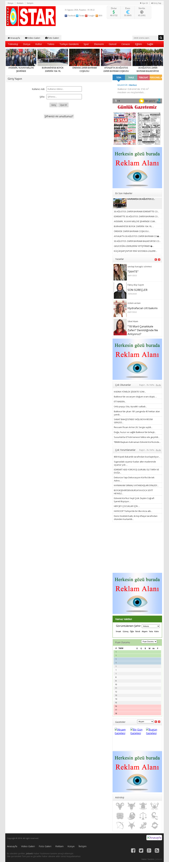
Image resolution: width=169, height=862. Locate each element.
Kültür (38, 44)
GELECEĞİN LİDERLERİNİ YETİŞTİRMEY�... (134, 246)
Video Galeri (33, 37)
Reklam (20, 3)
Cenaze (125, 44)
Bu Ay (158, 385)
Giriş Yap (157, 3)
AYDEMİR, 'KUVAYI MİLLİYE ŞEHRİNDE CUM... (135, 221)
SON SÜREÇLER (137, 290)
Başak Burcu (131, 816)
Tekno (50, 44)
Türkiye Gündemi (69, 44)
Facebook (71, 15)
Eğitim (138, 44)
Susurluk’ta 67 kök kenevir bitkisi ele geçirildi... (137, 437)
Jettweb (29, 853)
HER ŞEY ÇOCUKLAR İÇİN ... (127, 506)
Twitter (81, 15)
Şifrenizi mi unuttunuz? (59, 116)
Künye (10, 3)
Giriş (53, 104)
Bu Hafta (150, 385)
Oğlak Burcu (131, 825)
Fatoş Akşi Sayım (136, 284)
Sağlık (150, 44)
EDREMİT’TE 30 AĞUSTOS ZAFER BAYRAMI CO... (136, 216)
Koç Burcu (120, 806)
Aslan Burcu (120, 816)
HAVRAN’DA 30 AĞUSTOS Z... (141, 198)
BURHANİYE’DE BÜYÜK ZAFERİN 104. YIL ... (134, 226)
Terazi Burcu (143, 816)
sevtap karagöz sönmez (140, 266)
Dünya (26, 44)
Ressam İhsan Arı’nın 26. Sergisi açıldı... (133, 427)
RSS (100, 15)
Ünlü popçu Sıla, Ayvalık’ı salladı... (130, 406)
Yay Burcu (120, 825)
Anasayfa (15, 37)
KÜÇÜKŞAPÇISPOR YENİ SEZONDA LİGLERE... (135, 251)
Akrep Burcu (155, 816)
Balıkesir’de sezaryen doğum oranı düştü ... (135, 396)
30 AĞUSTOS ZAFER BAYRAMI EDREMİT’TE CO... (136, 211)
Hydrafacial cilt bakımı (143, 308)
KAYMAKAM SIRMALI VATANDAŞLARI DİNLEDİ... (136, 485)
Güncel (112, 44)
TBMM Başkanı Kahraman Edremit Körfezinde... (137, 442)
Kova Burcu (143, 825)
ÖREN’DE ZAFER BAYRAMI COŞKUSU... (132, 231)
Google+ (91, 15)
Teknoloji (13, 44)
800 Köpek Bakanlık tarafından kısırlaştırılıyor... (137, 456)
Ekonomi (99, 44)
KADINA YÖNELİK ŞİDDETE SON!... (130, 391)
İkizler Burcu (143, 806)
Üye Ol (144, 3)
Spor (86, 44)
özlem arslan (134, 303)
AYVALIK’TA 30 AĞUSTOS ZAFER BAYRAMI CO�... (137, 236)
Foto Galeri (53, 37)
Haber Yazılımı (147, 859)
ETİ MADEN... (120, 401)
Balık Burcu (155, 825)
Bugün (142, 385)
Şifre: (42, 96)
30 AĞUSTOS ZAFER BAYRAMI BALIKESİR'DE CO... (137, 241)
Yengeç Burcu (155, 806)
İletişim (30, 3)
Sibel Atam (133, 321)
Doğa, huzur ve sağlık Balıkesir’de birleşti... (135, 432)
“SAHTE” (133, 271)
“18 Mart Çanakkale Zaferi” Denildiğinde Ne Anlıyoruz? (143, 330)
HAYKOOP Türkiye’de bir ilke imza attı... (133, 511)
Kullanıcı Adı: (38, 89)
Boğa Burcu (131, 806)
